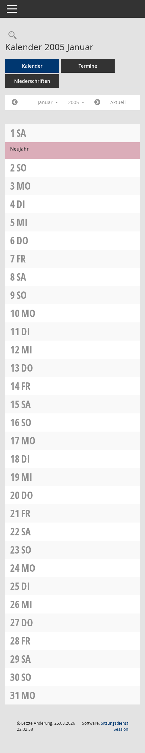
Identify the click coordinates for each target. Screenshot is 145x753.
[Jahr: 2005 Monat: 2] (97, 102)
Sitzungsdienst (114, 726)
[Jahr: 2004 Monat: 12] (15, 102)
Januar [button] (46, 102)
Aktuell (118, 102)
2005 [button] (74, 102)
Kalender (32, 66)
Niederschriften (32, 81)
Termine (88, 66)
